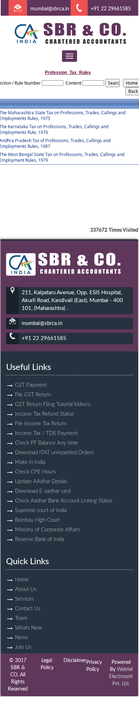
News (21, 637)
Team (21, 618)
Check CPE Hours (35, 472)
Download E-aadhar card (43, 491)
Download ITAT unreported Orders (54, 452)
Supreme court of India (41, 510)
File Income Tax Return (41, 423)
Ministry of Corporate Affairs (47, 529)
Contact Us (27, 608)
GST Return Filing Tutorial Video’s (52, 404)
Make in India (30, 462)
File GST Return (33, 394)
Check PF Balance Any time (46, 443)
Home (22, 579)
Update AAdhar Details (41, 481)
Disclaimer (74, 660)
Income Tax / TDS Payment (46, 433)
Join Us (23, 647)
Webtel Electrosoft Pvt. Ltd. (121, 676)
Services (24, 599)
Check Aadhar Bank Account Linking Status (63, 500)
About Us (25, 589)
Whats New (28, 628)
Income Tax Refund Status (44, 414)
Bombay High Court (37, 520)
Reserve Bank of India (39, 539)
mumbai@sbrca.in (49, 8)
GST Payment (31, 385)
